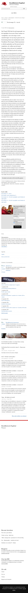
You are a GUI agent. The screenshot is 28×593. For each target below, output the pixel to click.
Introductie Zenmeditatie (6, 304)
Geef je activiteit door (5, 256)
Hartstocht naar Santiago (19, 17)
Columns (6, 17)
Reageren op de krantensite (6, 579)
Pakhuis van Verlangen (7, 339)
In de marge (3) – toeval (6, 193)
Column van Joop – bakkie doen (7, 535)
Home (2, 17)
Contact (2, 571)
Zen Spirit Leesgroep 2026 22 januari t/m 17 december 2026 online (13, 307)
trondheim (3, 185)
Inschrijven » (8, 270)
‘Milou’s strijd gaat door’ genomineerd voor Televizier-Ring (12, 537)
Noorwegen (17, 183)
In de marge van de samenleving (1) (8, 195)
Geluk (9, 182)
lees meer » (3, 328)
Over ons (3, 574)
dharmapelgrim (6, 183)
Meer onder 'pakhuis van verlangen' (19, 416)
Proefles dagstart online (5, 291)
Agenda (2, 254)
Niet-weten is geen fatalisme (6, 532)
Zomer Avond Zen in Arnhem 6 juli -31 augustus (10, 284)
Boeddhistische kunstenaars (12, 322)
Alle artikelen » (4, 246)
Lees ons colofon (4, 563)
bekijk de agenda (4, 313)
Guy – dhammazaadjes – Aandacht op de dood (9, 540)
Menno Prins (12, 183)
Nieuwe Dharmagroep (5, 300)
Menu (15, 13)
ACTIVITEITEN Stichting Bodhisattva (8, 288)
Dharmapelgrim (11, 17)
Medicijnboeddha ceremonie (6, 311)
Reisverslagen (13, 182)
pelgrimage (22, 183)
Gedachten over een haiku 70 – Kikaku (8, 542)
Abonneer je (9, 265)
